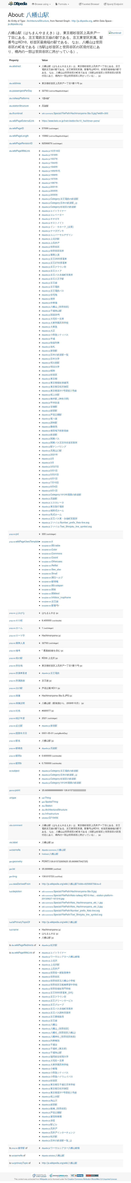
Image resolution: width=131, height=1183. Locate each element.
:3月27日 (50, 466)
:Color (49, 549)
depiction (15, 891)
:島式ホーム (52, 514)
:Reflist (50, 565)
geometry (15, 861)
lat (12, 868)
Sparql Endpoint (114, 4)
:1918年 (50, 154)
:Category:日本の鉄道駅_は (59, 202)
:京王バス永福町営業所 (57, 274)
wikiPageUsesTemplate (24, 541)
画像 (14, 695)
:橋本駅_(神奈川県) (55, 398)
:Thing (46, 797)
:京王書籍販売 (53, 1016)
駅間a (15, 755)
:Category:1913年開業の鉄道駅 (61, 494)
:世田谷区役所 (53, 250)
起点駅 (16, 725)
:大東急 (49, 326)
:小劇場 (49, 1068)
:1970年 (50, 178)
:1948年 (50, 166)
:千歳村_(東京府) (54, 1048)
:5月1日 (50, 470)
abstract (15, 66)
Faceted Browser (90, 4)
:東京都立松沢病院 (55, 386)
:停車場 (49, 302)
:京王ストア (52, 270)
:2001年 (50, 186)
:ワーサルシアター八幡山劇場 (61, 956)
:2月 (48, 458)
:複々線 (49, 418)
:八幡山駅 (54, 849)
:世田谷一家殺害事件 (56, 972)
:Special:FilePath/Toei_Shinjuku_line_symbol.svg (72, 914)
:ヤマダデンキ (53, 230)
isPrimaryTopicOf (19, 922)
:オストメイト (53, 222)
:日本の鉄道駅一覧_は (57, 1140)
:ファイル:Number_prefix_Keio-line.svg (65, 522)
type (12, 797)
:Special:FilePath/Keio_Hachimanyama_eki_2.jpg (72, 906)
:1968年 (50, 174)
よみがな (17, 612)
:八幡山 (49, 1024)
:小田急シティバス (55, 334)
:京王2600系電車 (54, 258)
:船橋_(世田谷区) (54, 1108)
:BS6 (49, 589)
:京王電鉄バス (53, 290)
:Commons (52, 553)
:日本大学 (50, 358)
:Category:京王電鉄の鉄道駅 (60, 198)
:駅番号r (50, 605)
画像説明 (17, 703)
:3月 (48, 462)
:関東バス (50, 438)
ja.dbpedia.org (15, 24)
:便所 (48, 298)
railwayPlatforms (19, 98)
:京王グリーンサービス (57, 1000)
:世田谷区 (50, 246)
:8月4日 (50, 486)
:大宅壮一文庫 (53, 318)
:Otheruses (52, 561)
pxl (14, 533)
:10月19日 (51, 150)
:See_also (51, 569)
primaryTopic (20, 1162)
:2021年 (50, 454)
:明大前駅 (50, 362)
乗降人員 (17, 642)
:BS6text (50, 593)
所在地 (16, 665)
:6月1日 (50, 478)
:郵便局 (49, 426)
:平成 (48, 338)
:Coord (50, 557)
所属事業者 (18, 673)
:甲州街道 (50, 402)
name (13, 929)
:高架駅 (49, 498)
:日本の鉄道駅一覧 (55, 354)
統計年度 (17, 718)
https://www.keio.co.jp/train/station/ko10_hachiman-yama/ (71, 120)
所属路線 (17, 680)
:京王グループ (53, 1004)
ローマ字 (17, 635)
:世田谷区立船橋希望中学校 (59, 984)
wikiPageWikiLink (19, 150)
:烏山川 (49, 1100)
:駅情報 (50, 581)
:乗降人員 (50, 254)
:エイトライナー (54, 210)
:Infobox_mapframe (56, 597)
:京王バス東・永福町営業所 (59, 518)
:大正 (48, 330)
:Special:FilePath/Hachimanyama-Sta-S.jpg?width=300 (75, 113)
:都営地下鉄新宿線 (55, 430)
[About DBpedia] (18, 4)
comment (15, 825)
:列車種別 (50, 1040)
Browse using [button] (41, 4)
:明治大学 (50, 366)
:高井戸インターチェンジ (58, 1132)
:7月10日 (50, 482)
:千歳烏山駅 (52, 310)
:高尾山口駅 (52, 450)
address (15, 83)
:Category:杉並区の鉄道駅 (59, 206)
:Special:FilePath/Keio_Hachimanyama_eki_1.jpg (72, 902)
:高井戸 (49, 1128)
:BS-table (51, 545)
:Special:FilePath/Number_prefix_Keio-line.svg (71, 910)
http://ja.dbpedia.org (82, 20)
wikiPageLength (19, 135)
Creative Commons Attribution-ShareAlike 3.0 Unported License (92, 1179)
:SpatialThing (50, 801)
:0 (47, 541)
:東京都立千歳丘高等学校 (58, 1084)
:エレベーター (53, 214)
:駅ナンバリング (54, 446)
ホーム (16, 627)
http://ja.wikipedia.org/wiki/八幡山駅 (59, 922)
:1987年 (50, 182)
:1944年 (50, 162)
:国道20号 (51, 314)
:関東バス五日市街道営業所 (59, 442)
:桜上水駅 (50, 394)
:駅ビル (49, 1124)
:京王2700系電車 (54, 262)
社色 (14, 710)
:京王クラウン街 (54, 266)
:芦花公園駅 (52, 414)
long (13, 876)
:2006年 (50, 194)
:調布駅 (49, 422)
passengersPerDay (20, 90)
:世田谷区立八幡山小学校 (58, 980)
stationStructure (19, 105)
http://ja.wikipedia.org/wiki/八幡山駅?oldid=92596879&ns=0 (71, 883)
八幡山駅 (37, 14)
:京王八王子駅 (53, 278)
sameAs (14, 849)
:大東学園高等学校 (55, 322)
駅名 (14, 740)
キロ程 (16, 620)
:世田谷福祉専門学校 (56, 988)
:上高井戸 (50, 242)
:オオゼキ (50, 218)
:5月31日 (50, 474)
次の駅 (16, 688)
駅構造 (16, 748)
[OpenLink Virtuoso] (39, 1175)
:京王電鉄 (50, 286)
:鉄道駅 (49, 434)
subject (14, 770)
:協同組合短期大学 (55, 1056)
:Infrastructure (50, 813)
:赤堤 (48, 1120)
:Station (47, 805)
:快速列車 (50, 342)
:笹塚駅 (49, 406)
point (14, 790)
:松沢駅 (49, 945)
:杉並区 (49, 374)
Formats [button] (62, 4)
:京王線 (49, 282)
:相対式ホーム (53, 510)
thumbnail (16, 113)
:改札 (48, 346)
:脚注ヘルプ (52, 577)
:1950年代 (51, 170)
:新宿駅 (49, 350)
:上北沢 (49, 960)
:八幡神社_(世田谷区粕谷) (59, 1036)
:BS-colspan (52, 585)
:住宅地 (49, 294)
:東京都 (49, 378)
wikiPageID (16, 128)
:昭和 (48, 370)
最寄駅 (18, 1147)
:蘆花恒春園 (52, 1116)
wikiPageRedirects (22, 945)
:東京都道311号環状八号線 (59, 390)
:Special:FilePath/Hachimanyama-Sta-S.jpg (69, 891)
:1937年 (50, 158)
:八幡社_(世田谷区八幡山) (59, 1032)
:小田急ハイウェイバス (57, 1076)
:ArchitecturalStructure (54, 809)
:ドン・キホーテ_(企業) (57, 226)
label (13, 842)
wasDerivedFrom (20, 883)
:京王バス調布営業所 (56, 1012)
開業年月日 (18, 733)
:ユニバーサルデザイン (57, 234)
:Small (49, 573)
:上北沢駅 (50, 238)
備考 (14, 650)
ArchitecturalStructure (38, 20)
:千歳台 (49, 1044)
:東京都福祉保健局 (55, 382)
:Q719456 (50, 817)
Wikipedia (43, 1179)
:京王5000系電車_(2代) (57, 992)
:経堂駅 (49, 410)
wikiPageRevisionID (20, 143)
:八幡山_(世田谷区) (55, 306)
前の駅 (16, 658)
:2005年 (50, 190)
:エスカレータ (53, 502)
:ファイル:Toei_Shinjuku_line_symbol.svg (67, 526)
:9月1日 (50, 490)
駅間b (15, 763)
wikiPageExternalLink (21, 120)
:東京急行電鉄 (53, 506)
